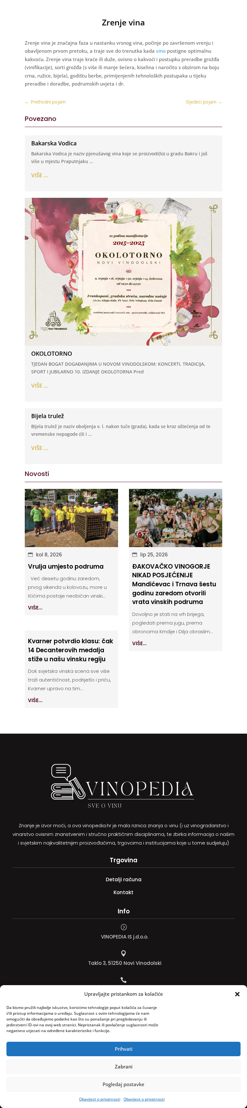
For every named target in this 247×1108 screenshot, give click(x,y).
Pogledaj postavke (123, 1084)
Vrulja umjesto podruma (66, 566)
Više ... (39, 175)
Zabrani (124, 1066)
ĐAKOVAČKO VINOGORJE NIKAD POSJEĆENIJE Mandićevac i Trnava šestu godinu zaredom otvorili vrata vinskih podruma (174, 584)
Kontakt (123, 892)
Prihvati (124, 1049)
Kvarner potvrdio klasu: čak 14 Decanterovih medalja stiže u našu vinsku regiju (70, 650)
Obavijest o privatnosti (99, 1099)
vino (161, 51)
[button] (237, 994)
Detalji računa (124, 879)
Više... (35, 607)
